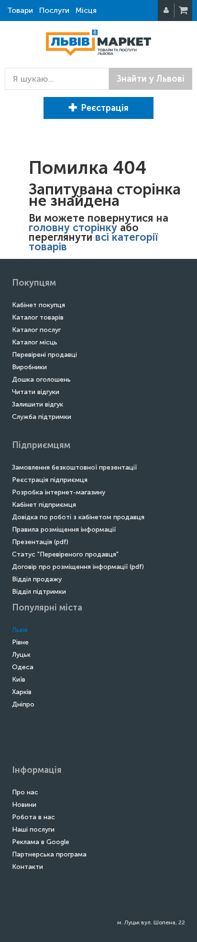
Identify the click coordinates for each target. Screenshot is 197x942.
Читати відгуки (35, 392)
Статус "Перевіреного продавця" (65, 554)
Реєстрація (105, 108)
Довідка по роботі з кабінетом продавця (78, 517)
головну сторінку (73, 227)
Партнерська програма (49, 854)
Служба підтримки (41, 417)
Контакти (27, 867)
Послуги (54, 10)
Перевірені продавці (44, 355)
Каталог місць (34, 342)
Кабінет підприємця (44, 505)
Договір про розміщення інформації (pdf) (78, 567)
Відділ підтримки (39, 592)
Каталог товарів (38, 317)
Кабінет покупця (38, 305)
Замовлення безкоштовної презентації (74, 467)
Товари (20, 10)
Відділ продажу (37, 579)
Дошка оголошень (41, 379)
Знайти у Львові (151, 79)
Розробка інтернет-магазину (58, 492)
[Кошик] (184, 10)
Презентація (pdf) (40, 542)
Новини (24, 805)
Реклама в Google (40, 842)
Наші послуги (33, 829)
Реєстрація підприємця (50, 480)
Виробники (29, 367)
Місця (86, 10)
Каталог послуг (36, 330)
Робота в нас (33, 817)
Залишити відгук (37, 404)
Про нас (25, 792)
